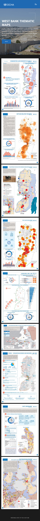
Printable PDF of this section (20, 518)
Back (6, 41)
